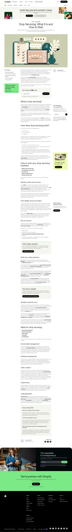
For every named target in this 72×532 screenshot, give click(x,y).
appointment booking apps (35, 266)
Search (65, 5)
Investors (28, 501)
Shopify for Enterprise (64, 501)
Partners (27, 505)
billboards (23, 261)
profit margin (40, 224)
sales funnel (23, 398)
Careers (27, 499)
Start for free (64, 1)
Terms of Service (21, 529)
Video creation (25, 333)
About (27, 497)
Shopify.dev (50, 497)
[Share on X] (48, 442)
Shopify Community (41, 505)
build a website (24, 158)
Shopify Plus (62, 499)
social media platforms (30, 347)
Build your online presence (27, 173)
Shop (61, 497)
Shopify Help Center (41, 499)
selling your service (26, 262)
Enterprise (31, 1)
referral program (47, 319)
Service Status (29, 510)
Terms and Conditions (61, 119)
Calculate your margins (28, 251)
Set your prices (25, 171)
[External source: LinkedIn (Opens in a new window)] (64, 528)
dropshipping (25, 106)
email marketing (47, 398)
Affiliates (27, 506)
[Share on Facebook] (45, 442)
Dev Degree (50, 501)
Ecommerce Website (30, 521)
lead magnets (29, 400)
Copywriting (24, 335)
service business (32, 77)
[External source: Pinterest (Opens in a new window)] (67, 528)
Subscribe (64, 462)
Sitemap (34, 529)
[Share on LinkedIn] (50, 442)
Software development (26, 331)
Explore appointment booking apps (30, 296)
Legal (27, 508)
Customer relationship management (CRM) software (33, 233)
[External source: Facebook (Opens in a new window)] (50, 528)
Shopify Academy (40, 503)
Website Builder (29, 519)
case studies (45, 400)
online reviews (30, 213)
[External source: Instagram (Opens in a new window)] (58, 528)
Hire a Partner (39, 501)
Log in (58, 1)
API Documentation (52, 499)
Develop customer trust (27, 175)
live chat (27, 311)
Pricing (26, 1)
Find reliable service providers (28, 170)
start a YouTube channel (41, 282)
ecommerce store (35, 74)
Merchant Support (40, 497)
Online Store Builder (30, 517)
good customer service (41, 307)
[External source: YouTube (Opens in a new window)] (56, 528)
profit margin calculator (26, 225)
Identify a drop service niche (28, 168)
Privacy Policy (55, 120)
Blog (5, 5)
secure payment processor (45, 264)
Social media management (27, 330)
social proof (31, 314)
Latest (25, 5)
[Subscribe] (66, 114)
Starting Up (16, 5)
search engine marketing (35, 273)
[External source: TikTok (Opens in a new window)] (61, 528)
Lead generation (25, 336)
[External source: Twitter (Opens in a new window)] (53, 528)
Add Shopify (56, 210)
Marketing (21, 5)
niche (42, 117)
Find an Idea (10, 5)
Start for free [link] (45, 93)
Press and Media (29, 503)
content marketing (34, 278)
